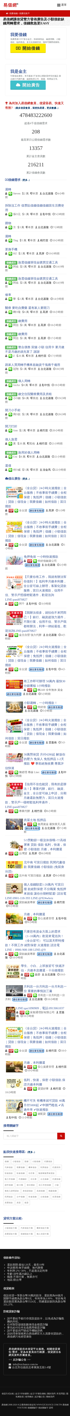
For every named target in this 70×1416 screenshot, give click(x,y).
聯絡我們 (50, 1397)
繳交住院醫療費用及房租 (35, 394)
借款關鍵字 (43, 1408)
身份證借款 (28, 1191)
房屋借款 (9, 1203)
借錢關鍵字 (33, 1408)
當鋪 (26, 1161)
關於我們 (51, 1393)
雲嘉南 (53, 742)
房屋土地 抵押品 (35, 820)
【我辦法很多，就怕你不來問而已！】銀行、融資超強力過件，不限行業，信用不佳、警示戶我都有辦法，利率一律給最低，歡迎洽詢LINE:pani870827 (35, 621)
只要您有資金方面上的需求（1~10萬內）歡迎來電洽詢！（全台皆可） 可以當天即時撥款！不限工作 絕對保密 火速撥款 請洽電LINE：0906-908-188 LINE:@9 (34, 940)
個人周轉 (24, 381)
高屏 (41, 253)
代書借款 (48, 1161)
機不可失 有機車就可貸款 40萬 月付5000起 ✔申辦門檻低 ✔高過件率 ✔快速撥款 (44, 1105)
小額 (57, 1185)
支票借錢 (56, 1197)
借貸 (26, 1203)
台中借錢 (21, 1197)
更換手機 (11, 249)
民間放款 (9, 1197)
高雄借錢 (41, 1191)
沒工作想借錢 (45, 1185)
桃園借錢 (53, 1191)
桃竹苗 (44, 240)
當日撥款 (31, 1185)
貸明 (51, 1408)
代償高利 (56, 1167)
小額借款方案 (11, 1228)
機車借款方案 (43, 1228)
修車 (8, 294)
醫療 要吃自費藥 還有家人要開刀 (27, 308)
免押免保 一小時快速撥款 (41, 556)
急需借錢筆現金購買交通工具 (38, 262)
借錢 (7, 1161)
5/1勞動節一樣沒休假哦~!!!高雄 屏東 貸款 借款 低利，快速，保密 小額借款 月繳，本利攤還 (45, 844)
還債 (8, 465)
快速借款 (9, 1173)
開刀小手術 (12, 410)
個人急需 (11, 439)
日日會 (34, 1179)
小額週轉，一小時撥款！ (40, 703)
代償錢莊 (23, 1179)
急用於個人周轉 (29, 452)
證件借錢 (9, 1185)
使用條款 (29, 1397)
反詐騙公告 (20, 1359)
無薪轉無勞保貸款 (46, 1173)
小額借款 (17, 1161)
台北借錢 (44, 1179)
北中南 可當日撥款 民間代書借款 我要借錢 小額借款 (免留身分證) (35, 867)
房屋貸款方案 (11, 1234)
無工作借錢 (10, 1179)
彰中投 (47, 214)
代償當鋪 (56, 1179)
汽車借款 (9, 1167)
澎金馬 (47, 469)
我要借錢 (14, 13)
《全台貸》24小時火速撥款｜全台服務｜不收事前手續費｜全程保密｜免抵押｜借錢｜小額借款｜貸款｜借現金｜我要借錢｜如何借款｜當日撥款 (36, 497)
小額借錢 (36, 1161)
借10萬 (20, 1185)
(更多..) (26, 180)
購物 (8, 223)
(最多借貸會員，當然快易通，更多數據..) (36, 108)
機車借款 (33, 1167)
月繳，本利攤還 (34, 914)
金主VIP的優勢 (22, 1393)
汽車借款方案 (27, 1228)
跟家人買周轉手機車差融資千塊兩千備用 (32, 364)
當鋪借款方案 (27, 1234)
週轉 (8, 189)
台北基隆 (47, 193)
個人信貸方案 (43, 1234)
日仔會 (32, 1173)
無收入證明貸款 (12, 1191)
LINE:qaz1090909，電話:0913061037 (40, 1008)
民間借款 (44, 1167)
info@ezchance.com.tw (25, 1364)
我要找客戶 (24, 13)
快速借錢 (21, 1173)
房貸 (19, 1203)
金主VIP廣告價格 (38, 1393)
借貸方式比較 (8, 1393)
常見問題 (61, 1393)
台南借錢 (44, 1197)
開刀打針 (11, 426)
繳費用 (22, 321)
